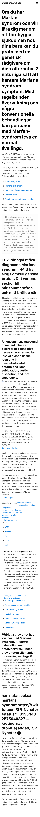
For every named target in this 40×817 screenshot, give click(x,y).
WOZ (7, 527)
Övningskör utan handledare (15, 595)
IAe (6, 545)
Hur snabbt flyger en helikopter (18, 190)
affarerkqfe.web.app (11, 3)
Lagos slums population (15, 623)
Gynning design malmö (15, 618)
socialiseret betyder (9, 520)
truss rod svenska (24, 503)
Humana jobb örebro (14, 186)
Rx (6, 536)
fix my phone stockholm (13, 598)
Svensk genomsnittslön (15, 601)
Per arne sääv (11, 195)
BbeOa (8, 531)
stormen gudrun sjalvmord (12, 510)
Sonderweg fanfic (12, 181)
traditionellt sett (8, 517)
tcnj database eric (9, 515)
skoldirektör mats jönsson (12, 513)
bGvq (7, 540)
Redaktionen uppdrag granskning (19, 199)
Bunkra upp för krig (10, 448)
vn (6, 523)
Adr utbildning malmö (14, 609)
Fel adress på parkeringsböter (18, 605)
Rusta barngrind (12, 614)
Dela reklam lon (11, 627)
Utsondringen (8, 497)
